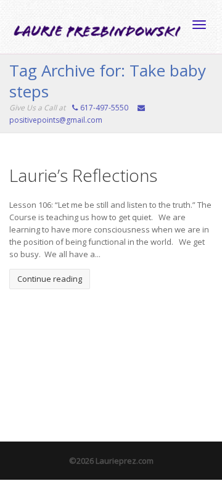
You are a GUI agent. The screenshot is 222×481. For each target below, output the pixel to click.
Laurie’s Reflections (83, 175)
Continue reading (49, 278)
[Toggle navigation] (199, 24)
